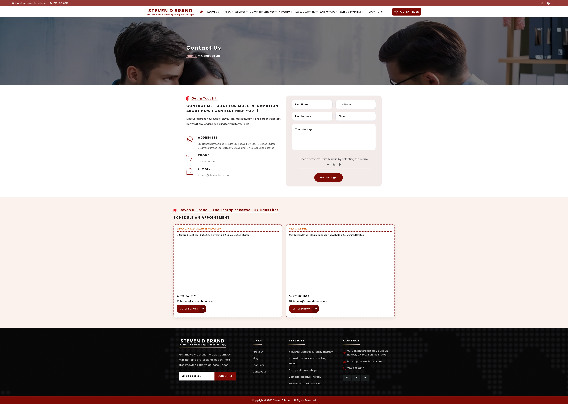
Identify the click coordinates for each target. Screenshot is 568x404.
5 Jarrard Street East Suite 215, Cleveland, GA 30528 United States (236, 148)
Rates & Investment (352, 11)
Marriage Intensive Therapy (304, 377)
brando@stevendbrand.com (30, 3)
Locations (376, 11)
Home (191, 56)
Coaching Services (262, 11)
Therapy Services (234, 11)
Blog (255, 358)
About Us (213, 11)
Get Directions (189, 308)
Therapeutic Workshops (302, 370)
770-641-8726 (60, 3)
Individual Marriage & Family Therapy (310, 351)
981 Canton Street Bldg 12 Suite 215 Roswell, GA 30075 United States (236, 144)
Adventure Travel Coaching (297, 11)
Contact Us (259, 371)
